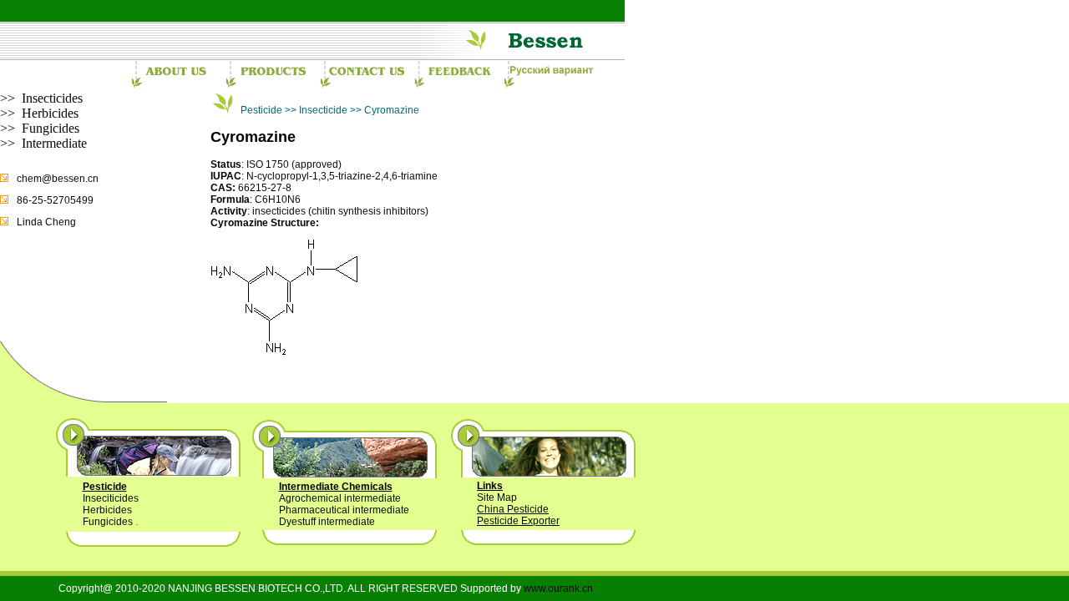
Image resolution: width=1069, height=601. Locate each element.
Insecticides (52, 98)
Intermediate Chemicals (336, 486)
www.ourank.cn (558, 588)
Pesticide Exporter (518, 521)
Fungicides (50, 128)
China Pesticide (513, 509)
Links (490, 486)
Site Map (497, 497)
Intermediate (54, 143)
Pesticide (105, 486)
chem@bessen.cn (58, 178)
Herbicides (50, 113)
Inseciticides (111, 498)
